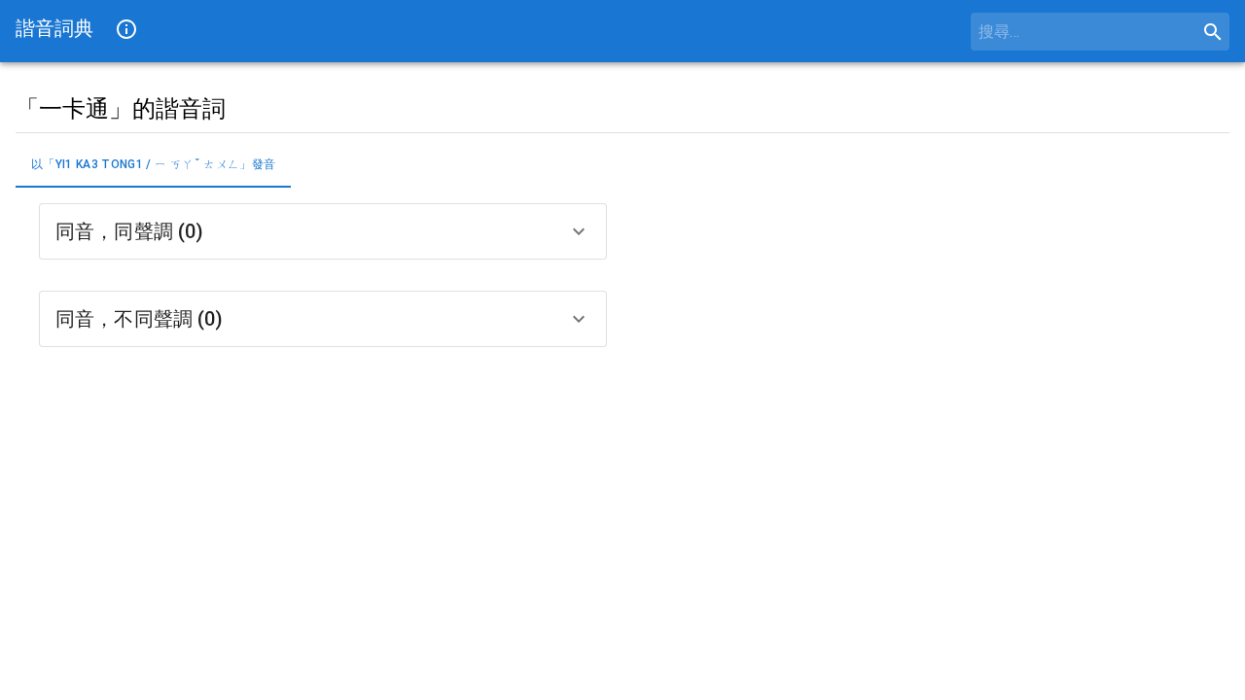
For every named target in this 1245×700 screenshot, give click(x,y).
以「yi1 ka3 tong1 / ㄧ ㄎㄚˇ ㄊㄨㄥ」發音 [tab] (153, 164)
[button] (323, 231)
